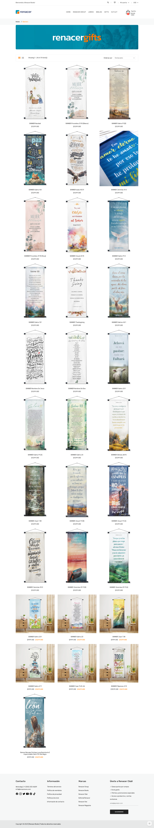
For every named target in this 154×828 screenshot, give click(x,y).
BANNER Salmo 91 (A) (35, 455)
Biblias (99, 12)
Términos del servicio (54, 787)
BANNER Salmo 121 (35, 322)
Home (68, 12)
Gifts (106, 12)
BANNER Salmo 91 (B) (119, 123)
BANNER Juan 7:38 (35, 521)
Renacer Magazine (85, 805)
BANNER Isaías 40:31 (77, 190)
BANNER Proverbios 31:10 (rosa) (35, 256)
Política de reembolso (54, 790)
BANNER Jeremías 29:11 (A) (119, 587)
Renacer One (83, 802)
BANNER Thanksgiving (77, 322)
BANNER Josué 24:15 (77, 256)
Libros (91, 12)
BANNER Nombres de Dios (77, 388)
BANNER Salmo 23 (77, 455)
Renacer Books (84, 790)
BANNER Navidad (35, 123)
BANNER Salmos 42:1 (119, 322)
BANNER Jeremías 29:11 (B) (77, 587)
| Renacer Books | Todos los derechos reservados (44, 824)
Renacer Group (79, 12)
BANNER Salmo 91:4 (119, 256)
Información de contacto (55, 802)
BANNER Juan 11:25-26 (77, 686)
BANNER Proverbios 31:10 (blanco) (77, 123)
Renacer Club (83, 794)
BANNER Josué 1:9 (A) (119, 521)
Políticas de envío (53, 798)
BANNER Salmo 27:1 (35, 686)
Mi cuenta (123, 3)
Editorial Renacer (84, 798)
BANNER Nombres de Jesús (35, 388)
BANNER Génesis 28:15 (119, 455)
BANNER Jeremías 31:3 (119, 190)
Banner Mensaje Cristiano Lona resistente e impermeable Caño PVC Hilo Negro (35, 753)
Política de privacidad (54, 794)
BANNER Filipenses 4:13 (119, 686)
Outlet (114, 12)
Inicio (18, 22)
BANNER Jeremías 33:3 (35, 587)
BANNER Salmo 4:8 (35, 190)
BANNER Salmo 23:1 (119, 388)
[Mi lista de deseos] (115, 2)
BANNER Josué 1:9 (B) (77, 521)
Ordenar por (108, 58)
